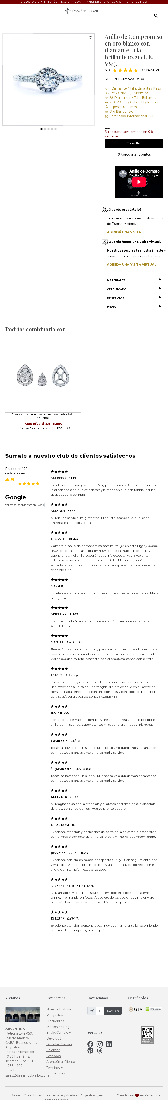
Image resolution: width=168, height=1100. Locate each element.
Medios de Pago (59, 1027)
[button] (134, 280)
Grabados (53, 1056)
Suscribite (113, 1010)
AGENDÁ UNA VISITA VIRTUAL (131, 264)
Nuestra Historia (58, 1009)
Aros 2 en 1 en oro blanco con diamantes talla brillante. (43, 416)
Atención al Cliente (60, 1062)
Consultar (134, 143)
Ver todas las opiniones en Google (24, 504)
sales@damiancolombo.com (27, 1075)
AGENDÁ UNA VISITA (124, 232)
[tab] (134, 280)
